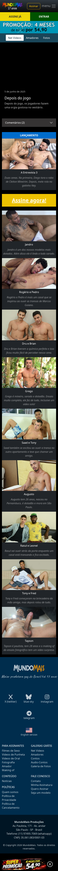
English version (29, 734)
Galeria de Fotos (41, 766)
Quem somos (10, 792)
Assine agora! (29, 200)
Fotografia (8, 762)
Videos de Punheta (13, 754)
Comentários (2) (15, 122)
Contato (36, 781)
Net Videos (14, 38)
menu (46, 6)
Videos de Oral (11, 758)
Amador (7, 766)
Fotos (46, 38)
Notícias (7, 781)
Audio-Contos (39, 762)
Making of (8, 770)
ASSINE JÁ (15, 16)
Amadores (32, 38)
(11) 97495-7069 (27, 833)
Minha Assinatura (41, 785)
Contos (35, 758)
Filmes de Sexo (11, 750)
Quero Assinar (39, 789)
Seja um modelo (41, 792)
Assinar (33, 6)
